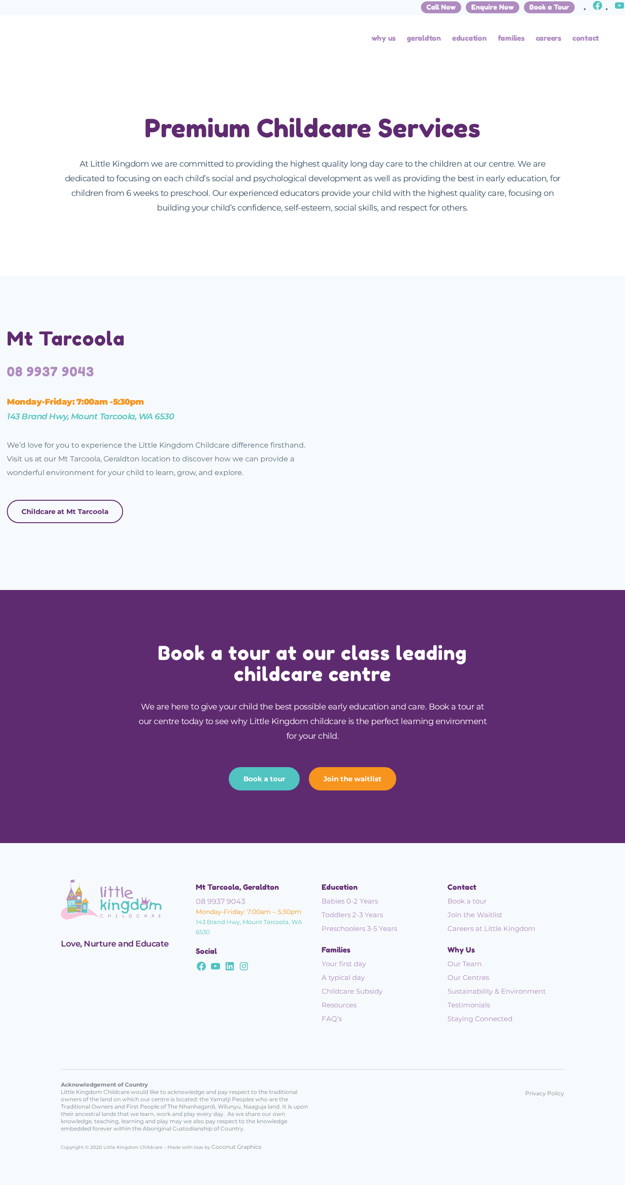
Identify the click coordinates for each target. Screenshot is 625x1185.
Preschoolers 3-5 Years (359, 928)
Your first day (344, 963)
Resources (339, 1005)
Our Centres (468, 977)
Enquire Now (492, 7)
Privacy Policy (544, 1093)
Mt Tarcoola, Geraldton (237, 887)
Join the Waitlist (474, 914)
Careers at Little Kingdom (491, 928)
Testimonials (468, 1005)
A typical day (343, 977)
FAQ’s (332, 1018)
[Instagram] (243, 968)
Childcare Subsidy (352, 991)
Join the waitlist (352, 778)
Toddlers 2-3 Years (352, 914)
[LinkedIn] (229, 968)
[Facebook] (597, 8)
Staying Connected (479, 1018)
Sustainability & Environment (496, 991)
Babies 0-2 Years (350, 901)
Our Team (464, 963)
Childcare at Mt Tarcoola (65, 511)
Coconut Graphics (236, 1146)
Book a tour (264, 778)
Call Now (441, 7)
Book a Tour (549, 7)
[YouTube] (619, 8)
